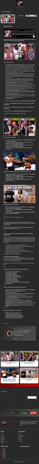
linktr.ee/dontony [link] (17, 334)
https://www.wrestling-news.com (15, 312)
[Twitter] (13, 338)
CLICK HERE (6, 100)
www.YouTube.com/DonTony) (11, 292)
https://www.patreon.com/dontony (12, 298)
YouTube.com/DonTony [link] (18, 335)
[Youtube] (16, 338)
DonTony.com (9, 294)
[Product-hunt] (15, 338)
